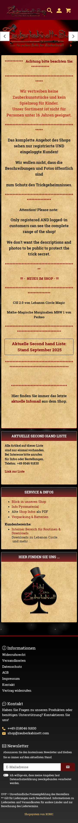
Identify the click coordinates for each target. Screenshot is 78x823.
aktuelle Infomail (26, 401)
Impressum (11, 678)
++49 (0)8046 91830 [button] (22, 728)
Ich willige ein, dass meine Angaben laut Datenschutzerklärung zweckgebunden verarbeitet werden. (40, 779)
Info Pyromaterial (25, 506)
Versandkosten (14, 660)
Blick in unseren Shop (29, 501)
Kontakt (8, 684)
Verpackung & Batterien (30, 517)
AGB (5, 672)
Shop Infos (27, 511)
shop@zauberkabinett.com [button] (28, 733)
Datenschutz (12, 666)
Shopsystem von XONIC (39, 814)
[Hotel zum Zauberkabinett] (39, 589)
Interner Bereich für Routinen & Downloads (36, 531)
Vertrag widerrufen (16, 690)
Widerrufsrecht (14, 654)
